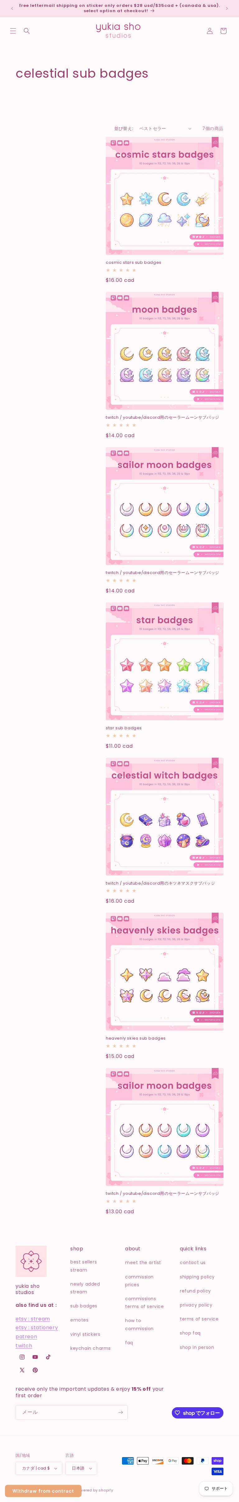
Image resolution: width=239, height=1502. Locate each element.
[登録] (120, 1412)
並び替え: (123, 128)
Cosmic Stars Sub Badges (134, 262)
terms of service (199, 1319)
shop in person (197, 1347)
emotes (79, 1320)
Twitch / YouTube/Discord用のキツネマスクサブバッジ (160, 883)
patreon (26, 1336)
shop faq (190, 1333)
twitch (24, 1345)
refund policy (195, 1291)
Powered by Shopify (94, 1490)
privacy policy (196, 1305)
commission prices (139, 1281)
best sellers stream (83, 1266)
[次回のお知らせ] (227, 8)
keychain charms (90, 1348)
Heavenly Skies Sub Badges (136, 1038)
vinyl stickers (85, 1334)
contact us (193, 1262)
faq (129, 1343)
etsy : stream (33, 1318)
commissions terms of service (144, 1303)
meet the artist (143, 1262)
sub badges (83, 1306)
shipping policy (197, 1277)
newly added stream (85, 1288)
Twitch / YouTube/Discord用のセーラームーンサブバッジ (162, 417)
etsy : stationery (37, 1327)
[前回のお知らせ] (12, 8)
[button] (13, 31)
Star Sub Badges (124, 728)
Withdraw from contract (43, 1491)
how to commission (139, 1324)
